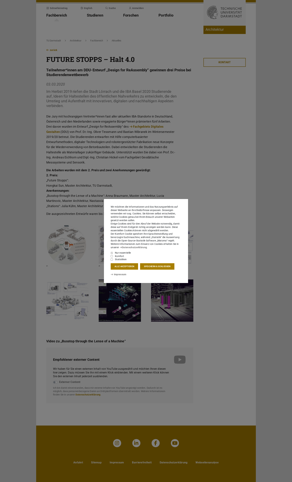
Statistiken (121, 259)
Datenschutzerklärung (134, 247)
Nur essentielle (123, 252)
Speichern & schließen (157, 266)
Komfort (119, 256)
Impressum (120, 274)
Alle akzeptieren (124, 266)
